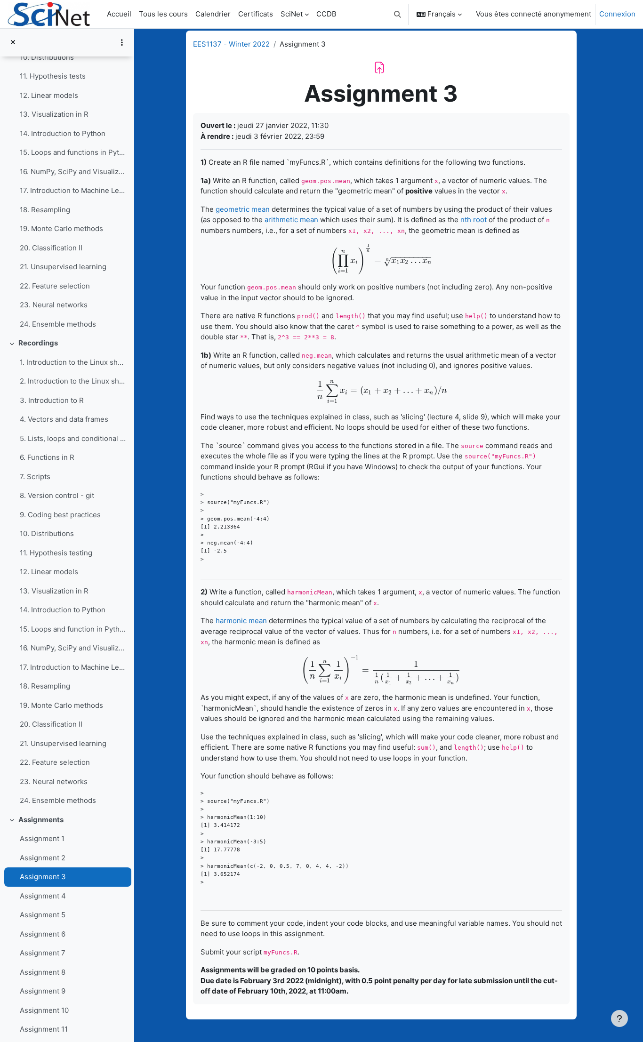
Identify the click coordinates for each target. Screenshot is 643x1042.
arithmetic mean (291, 219)
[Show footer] (619, 1018)
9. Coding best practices (60, 514)
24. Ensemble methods (58, 324)
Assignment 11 (44, 1029)
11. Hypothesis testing (56, 552)
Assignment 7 (42, 952)
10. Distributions (47, 57)
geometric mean (243, 209)
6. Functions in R (47, 457)
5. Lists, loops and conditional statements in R (73, 438)
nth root (473, 219)
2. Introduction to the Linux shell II (73, 381)
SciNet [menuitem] (292, 13)
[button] (398, 14)
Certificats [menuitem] (255, 13)
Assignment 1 (42, 838)
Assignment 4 (43, 895)
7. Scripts (35, 476)
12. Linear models (49, 95)
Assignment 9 (42, 990)
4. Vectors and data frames (64, 419)
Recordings (38, 342)
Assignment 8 (42, 972)
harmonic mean (241, 620)
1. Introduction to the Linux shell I (73, 362)
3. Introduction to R (52, 400)
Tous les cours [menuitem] (163, 13)
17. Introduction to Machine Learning (73, 190)
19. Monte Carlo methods (61, 228)
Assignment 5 (42, 914)
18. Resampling (45, 209)
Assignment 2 (42, 857)
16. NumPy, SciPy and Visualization (73, 171)
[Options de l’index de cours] (121, 42)
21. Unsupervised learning (63, 266)
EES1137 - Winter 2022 (231, 44)
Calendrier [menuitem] (213, 13)
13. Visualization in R (54, 114)
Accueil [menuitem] (119, 13)
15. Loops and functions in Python (73, 152)
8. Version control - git (57, 495)
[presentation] (381, 260)
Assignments (41, 819)
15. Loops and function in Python (73, 629)
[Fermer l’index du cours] (13, 42)
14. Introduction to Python (62, 133)
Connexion (617, 13)
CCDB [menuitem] (326, 13)
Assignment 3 (43, 876)
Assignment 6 (42, 934)
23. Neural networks (54, 304)
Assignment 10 (44, 1010)
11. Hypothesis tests (53, 76)
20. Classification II (51, 247)
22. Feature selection (55, 285)
